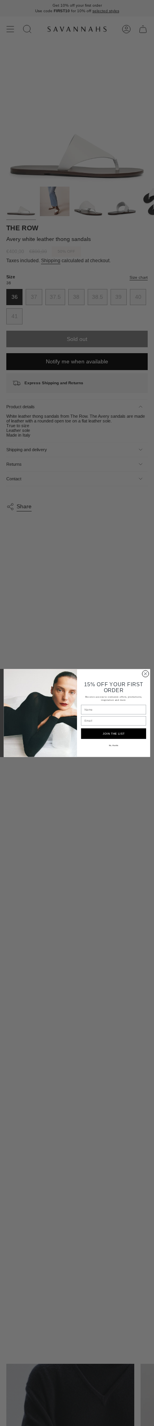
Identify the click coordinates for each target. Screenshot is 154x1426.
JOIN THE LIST (114, 733)
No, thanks (113, 745)
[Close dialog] (145, 673)
